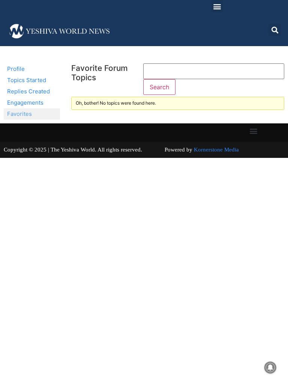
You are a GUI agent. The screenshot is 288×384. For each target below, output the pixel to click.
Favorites (19, 113)
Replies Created (28, 91)
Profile (16, 68)
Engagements (25, 102)
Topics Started (26, 80)
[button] (217, 6)
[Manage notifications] (270, 368)
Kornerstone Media (216, 150)
